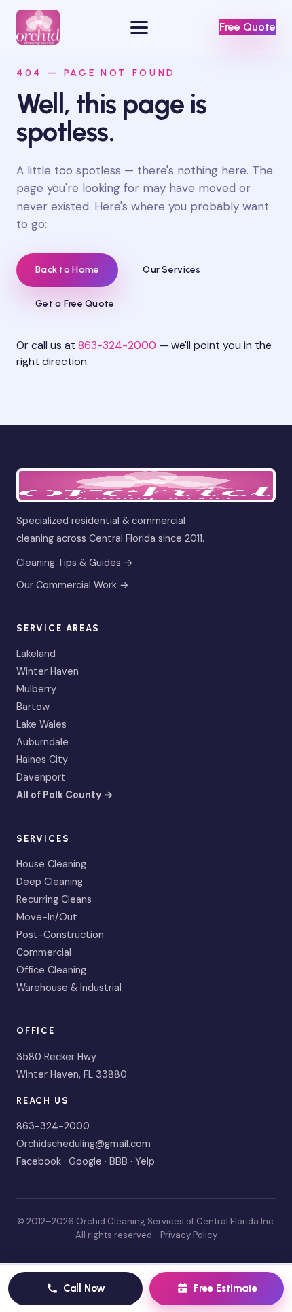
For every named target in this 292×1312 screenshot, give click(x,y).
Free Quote (247, 26)
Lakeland (36, 654)
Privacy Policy (188, 1235)
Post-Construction (60, 935)
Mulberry (36, 689)
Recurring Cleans (54, 899)
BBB (118, 1161)
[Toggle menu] (139, 27)
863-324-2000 (117, 345)
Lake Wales (41, 724)
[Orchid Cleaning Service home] (38, 27)
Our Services (171, 270)
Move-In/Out (46, 917)
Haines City (42, 759)
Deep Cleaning (49, 882)
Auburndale (42, 742)
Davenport (41, 777)
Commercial (43, 952)
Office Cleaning (51, 970)
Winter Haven (47, 671)
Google (85, 1161)
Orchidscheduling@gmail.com (83, 1144)
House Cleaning (51, 864)
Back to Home (67, 270)
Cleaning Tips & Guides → (74, 563)
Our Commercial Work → (72, 585)
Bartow (33, 706)
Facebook (38, 1161)
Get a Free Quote (74, 304)
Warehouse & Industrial (69, 987)
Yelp (145, 1161)
